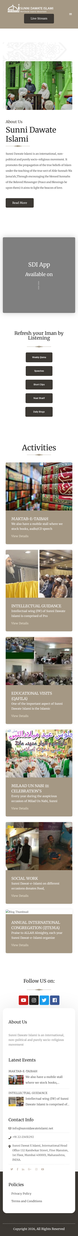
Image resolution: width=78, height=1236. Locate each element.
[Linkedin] (23, 1169)
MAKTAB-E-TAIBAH (29, 518)
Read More (19, 203)
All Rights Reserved (51, 1229)
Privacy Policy (21, 1193)
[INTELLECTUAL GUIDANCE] (16, 1101)
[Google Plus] (29, 1169)
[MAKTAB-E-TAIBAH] (16, 1080)
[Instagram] (34, 1000)
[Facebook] (54, 1000)
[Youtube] (23, 1000)
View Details (19, 536)
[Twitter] (44, 1000)
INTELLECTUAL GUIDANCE (36, 606)
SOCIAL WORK (24, 878)
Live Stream (39, 18)
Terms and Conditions (26, 1201)
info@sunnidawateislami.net (32, 1128)
